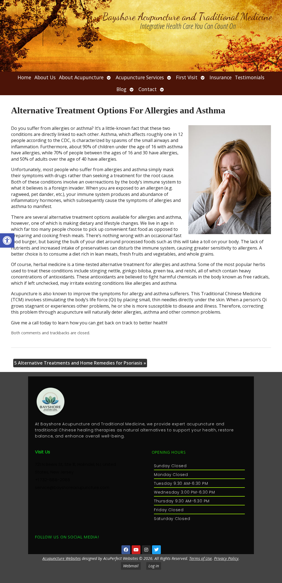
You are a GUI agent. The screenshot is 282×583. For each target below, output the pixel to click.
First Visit (186, 77)
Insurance (221, 77)
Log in (153, 565)
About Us (45, 77)
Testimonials (249, 77)
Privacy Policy (226, 558)
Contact (148, 89)
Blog (121, 89)
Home (24, 77)
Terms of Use (200, 558)
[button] (7, 240)
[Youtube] (136, 549)
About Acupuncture (81, 77)
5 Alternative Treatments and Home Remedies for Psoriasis (80, 363)
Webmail (131, 565)
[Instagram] (146, 549)
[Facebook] (125, 549)
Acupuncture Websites (61, 558)
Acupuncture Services (140, 77)
